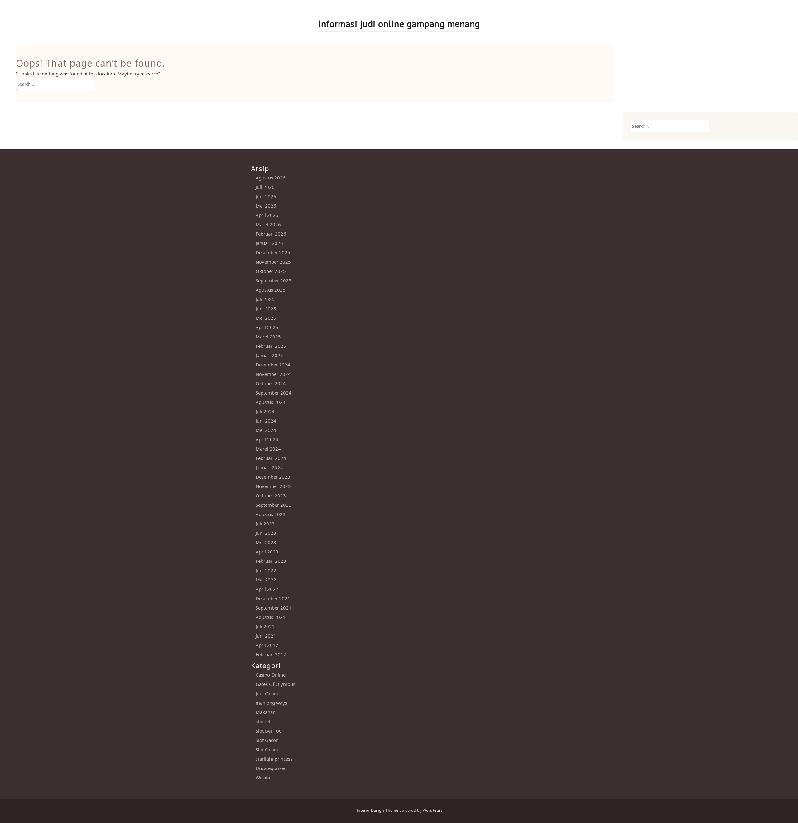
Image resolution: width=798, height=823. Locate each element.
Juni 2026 (266, 196)
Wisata (263, 777)
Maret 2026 (268, 224)
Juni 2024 (266, 421)
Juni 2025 (266, 308)
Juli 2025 (265, 299)
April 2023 (267, 551)
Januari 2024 (269, 467)
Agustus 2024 (271, 402)
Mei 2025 (266, 318)
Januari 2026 (269, 243)
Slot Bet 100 (269, 731)
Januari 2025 (269, 355)
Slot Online (267, 749)
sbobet (263, 721)
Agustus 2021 (271, 617)
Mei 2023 (266, 542)
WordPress (433, 810)
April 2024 (267, 439)
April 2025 (267, 327)
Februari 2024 (271, 458)
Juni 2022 (266, 570)
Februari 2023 (271, 561)
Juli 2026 (265, 187)
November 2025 (273, 262)
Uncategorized (271, 768)
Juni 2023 (266, 533)
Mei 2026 (266, 206)
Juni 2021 (266, 636)
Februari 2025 (271, 346)
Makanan (266, 712)
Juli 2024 (265, 411)
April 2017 (267, 645)
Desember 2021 (273, 598)
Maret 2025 (268, 336)
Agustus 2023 (271, 514)
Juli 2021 (265, 626)
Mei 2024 (266, 430)
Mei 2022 (266, 580)
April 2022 (267, 589)
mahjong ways (271, 703)
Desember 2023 (273, 477)
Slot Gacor (267, 740)
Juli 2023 (265, 523)
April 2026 (267, 215)
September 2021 (273, 608)
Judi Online (267, 693)
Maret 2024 (268, 449)
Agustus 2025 (271, 290)
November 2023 (273, 486)
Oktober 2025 (271, 271)
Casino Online (271, 675)
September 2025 (273, 280)
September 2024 (273, 393)
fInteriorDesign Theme (376, 810)
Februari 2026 (271, 234)
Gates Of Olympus (275, 684)
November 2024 (273, 374)
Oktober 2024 (271, 383)
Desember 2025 (273, 252)
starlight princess (274, 759)
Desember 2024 (273, 364)
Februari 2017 (271, 654)
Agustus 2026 (271, 178)
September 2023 (273, 505)
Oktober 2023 (271, 495)
